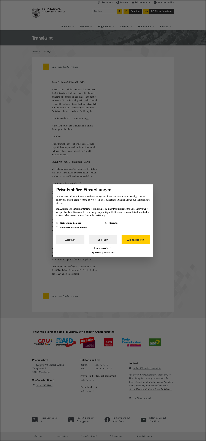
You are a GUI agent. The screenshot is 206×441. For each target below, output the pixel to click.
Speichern (103, 239)
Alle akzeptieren (135, 239)
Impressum (96, 252)
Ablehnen (70, 239)
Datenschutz (109, 252)
